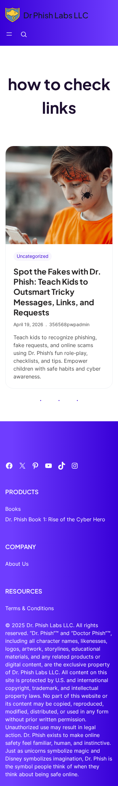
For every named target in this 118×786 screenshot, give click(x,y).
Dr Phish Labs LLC (55, 15)
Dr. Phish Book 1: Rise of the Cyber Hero (55, 519)
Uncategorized (33, 256)
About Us (17, 563)
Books (13, 509)
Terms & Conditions (29, 608)
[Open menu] (9, 34)
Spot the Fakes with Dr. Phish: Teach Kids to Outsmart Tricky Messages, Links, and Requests (57, 291)
